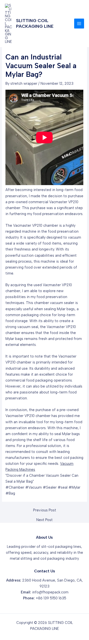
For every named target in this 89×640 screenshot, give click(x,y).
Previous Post (44, 510)
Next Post (44, 520)
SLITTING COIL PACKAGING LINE (34, 23)
